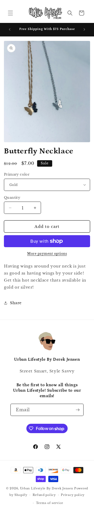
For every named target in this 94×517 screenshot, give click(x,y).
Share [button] (16, 303)
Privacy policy (73, 495)
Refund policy (44, 495)
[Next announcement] (84, 29)
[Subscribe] (77, 410)
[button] (10, 13)
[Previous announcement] (9, 29)
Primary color (17, 174)
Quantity (12, 197)
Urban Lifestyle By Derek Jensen (46, 488)
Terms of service (49, 503)
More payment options (47, 254)
